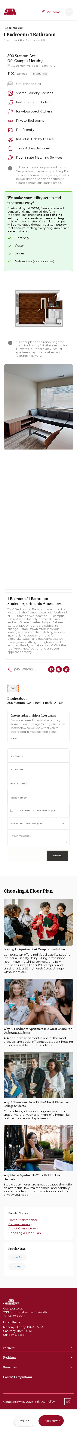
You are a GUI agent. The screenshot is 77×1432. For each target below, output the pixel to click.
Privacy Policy (45, 1401)
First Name (16, 756)
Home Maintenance (23, 1220)
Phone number (18, 797)
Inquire (24, 1420)
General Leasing (20, 1224)
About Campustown (23, 1228)
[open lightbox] (38, 308)
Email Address (18, 783)
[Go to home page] (11, 1302)
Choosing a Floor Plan (24, 1233)
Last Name (16, 769)
